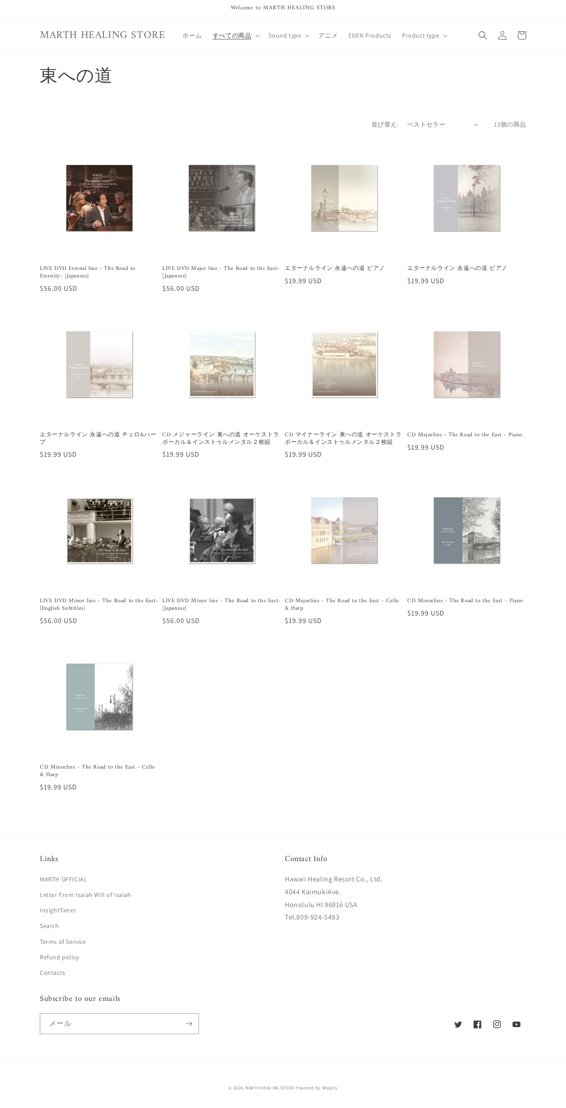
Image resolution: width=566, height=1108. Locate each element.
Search (49, 926)
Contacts (52, 973)
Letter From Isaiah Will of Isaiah (85, 895)
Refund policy (59, 957)
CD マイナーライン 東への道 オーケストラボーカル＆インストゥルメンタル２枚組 (343, 438)
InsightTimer (58, 910)
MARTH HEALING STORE (269, 1088)
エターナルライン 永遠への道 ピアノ (335, 269)
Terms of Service (63, 942)
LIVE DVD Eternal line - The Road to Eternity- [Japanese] (87, 272)
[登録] (189, 1023)
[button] (235, 35)
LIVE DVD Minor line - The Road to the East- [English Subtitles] (99, 604)
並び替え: (384, 124)
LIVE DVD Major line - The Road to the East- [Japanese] (221, 272)
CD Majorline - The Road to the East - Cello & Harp (342, 604)
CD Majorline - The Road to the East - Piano (464, 435)
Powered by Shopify (316, 1088)
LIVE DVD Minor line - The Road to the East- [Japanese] (221, 604)
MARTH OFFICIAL (63, 879)
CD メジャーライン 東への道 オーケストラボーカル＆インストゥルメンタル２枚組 (220, 438)
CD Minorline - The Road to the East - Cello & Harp (97, 771)
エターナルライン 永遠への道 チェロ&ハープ (98, 438)
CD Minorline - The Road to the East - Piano (465, 601)
